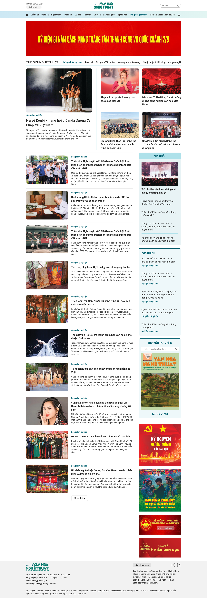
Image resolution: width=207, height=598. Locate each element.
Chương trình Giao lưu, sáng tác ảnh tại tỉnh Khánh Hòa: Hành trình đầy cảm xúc (118, 144)
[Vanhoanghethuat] (27, 14)
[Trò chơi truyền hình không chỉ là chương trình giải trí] (160, 174)
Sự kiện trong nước (150, 265)
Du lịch (78, 15)
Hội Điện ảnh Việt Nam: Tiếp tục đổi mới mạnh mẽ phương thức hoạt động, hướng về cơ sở (159, 294)
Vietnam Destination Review (162, 15)
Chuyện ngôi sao (176, 62)
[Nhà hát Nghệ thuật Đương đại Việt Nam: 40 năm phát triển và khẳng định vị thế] (47, 479)
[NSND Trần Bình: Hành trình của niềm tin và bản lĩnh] (47, 445)
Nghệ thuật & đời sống (154, 62)
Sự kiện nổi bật (34, 7)
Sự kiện (97, 15)
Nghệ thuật (56, 15)
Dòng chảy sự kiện (72, 62)
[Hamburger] (179, 14)
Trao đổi (89, 62)
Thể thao (87, 15)
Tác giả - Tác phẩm (105, 62)
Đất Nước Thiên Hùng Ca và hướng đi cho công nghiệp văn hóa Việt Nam (161, 101)
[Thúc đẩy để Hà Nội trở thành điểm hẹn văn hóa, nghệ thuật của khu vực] (47, 343)
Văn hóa (45, 15)
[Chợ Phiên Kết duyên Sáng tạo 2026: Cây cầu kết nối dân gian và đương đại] (161, 125)
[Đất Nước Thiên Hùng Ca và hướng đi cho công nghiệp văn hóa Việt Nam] (161, 81)
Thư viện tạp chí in (160, 342)
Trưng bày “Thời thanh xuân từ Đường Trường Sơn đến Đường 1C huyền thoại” (158, 226)
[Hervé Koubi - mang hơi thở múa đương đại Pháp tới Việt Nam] (59, 90)
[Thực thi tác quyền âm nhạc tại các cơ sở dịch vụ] (120, 81)
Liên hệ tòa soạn (141, 565)
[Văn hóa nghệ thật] (37, 570)
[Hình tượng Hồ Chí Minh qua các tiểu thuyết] (47, 205)
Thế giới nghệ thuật (138, 15)
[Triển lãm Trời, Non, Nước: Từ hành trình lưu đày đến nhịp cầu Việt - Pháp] (47, 309)
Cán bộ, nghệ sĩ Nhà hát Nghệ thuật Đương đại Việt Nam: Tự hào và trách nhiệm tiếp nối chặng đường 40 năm (101, 406)
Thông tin (68, 15)
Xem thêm (79, 498)
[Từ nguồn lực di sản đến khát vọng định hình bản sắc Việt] (47, 377)
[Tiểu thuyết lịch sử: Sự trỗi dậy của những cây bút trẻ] (47, 275)
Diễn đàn (35, 15)
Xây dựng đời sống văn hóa (115, 15)
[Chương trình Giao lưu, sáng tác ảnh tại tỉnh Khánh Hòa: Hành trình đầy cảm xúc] (120, 125)
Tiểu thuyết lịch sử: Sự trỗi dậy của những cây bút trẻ (100, 267)
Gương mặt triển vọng (129, 62)
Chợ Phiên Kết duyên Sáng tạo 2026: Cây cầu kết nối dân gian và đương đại (161, 144)
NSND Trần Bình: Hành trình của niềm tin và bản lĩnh (100, 436)
